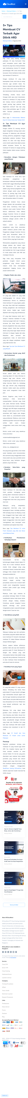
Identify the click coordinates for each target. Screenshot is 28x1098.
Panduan (4, 1013)
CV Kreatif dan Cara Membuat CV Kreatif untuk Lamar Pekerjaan (14, 735)
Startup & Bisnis (11, 11)
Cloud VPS (5, 964)
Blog (3, 1017)
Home (3, 11)
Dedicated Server (7, 974)
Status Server (5, 1007)
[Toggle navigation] (25, 4)
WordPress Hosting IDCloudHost (12, 768)
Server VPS (5, 967)
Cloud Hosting (6, 971)
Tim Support (13, 957)
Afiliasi (4, 987)
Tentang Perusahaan (7, 984)
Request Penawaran (7, 997)
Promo (4, 1010)
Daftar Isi (4, 1095)
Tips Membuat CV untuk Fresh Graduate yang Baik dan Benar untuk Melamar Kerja (14, 531)
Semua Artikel (14, 905)
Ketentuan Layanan (7, 994)
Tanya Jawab (5, 990)
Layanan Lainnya (6, 977)
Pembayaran (5, 1003)
